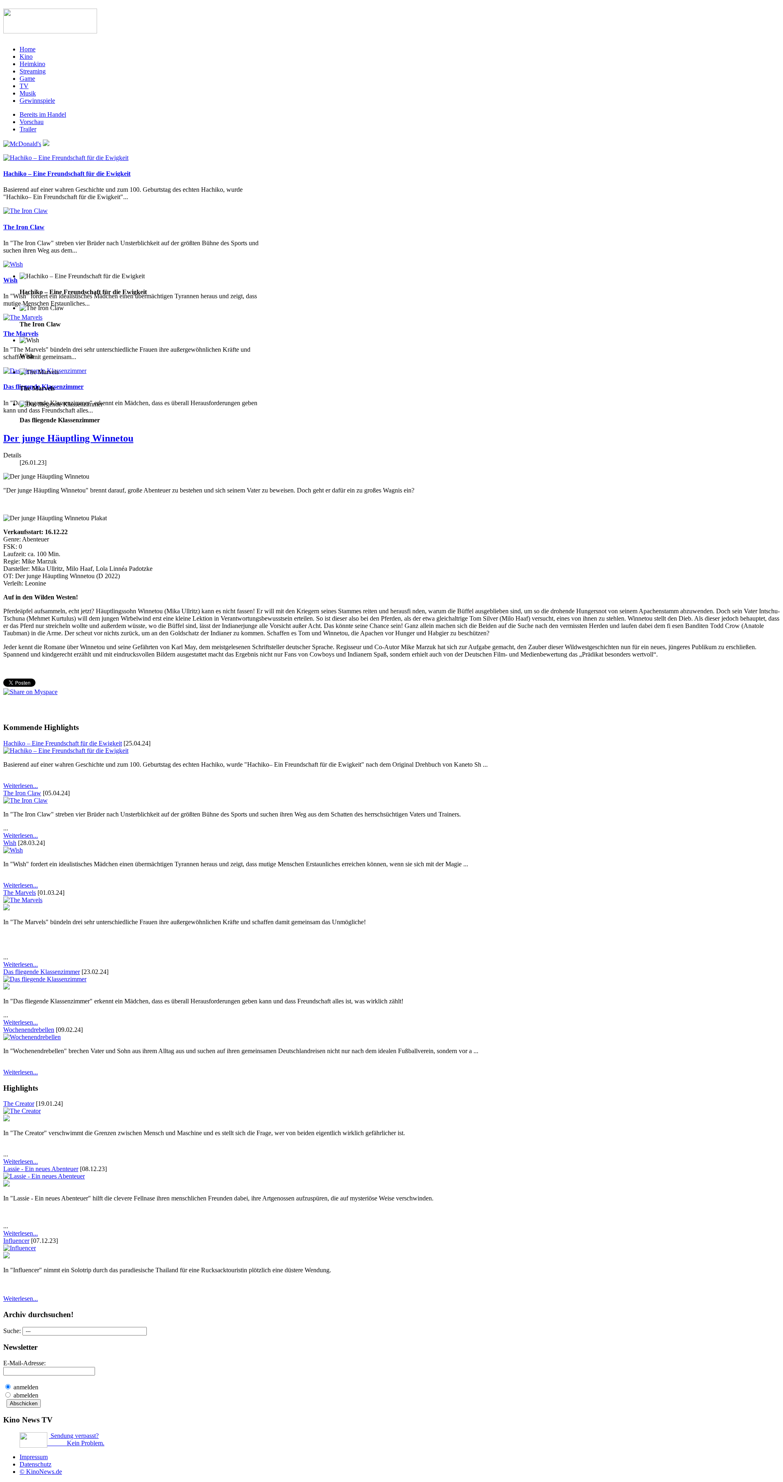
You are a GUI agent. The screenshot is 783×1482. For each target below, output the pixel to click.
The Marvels (20, 333)
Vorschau (32, 121)
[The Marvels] (22, 317)
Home (27, 49)
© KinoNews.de (41, 1471)
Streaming (33, 71)
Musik (28, 93)
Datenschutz (35, 1464)
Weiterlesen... (20, 785)
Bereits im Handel (43, 114)
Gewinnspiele (37, 100)
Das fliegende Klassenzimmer (41, 971)
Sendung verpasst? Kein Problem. (75, 1439)
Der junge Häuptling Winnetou (68, 438)
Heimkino (32, 63)
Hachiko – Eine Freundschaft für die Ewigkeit (66, 173)
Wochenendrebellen (28, 1029)
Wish (10, 280)
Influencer (16, 1240)
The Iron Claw (23, 227)
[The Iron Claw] (25, 210)
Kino (26, 56)
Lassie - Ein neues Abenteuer (40, 1168)
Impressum (34, 1456)
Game (27, 78)
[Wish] (13, 264)
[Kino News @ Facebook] (46, 143)
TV (24, 85)
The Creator (18, 1103)
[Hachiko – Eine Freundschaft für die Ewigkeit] (65, 157)
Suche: (12, 1330)
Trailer (28, 129)
